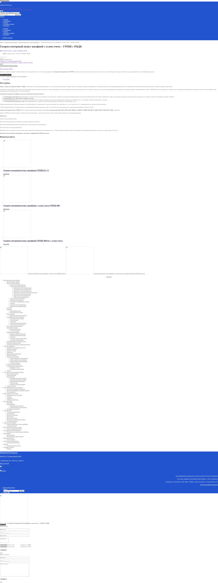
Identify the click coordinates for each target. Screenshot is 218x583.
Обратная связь (15, 13)
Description (6, 79)
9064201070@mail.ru (9, 453)
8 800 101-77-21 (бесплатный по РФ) (10, 61)
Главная (5, 19)
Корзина (6, 492)
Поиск (5, 489)
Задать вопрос (4, 66)
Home (1, 42)
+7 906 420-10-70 (11, 9)
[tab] (110, 79)
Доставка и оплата (8, 24)
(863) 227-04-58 (28, 9)
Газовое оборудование (10, 42)
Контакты (6, 25)
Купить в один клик (6, 74)
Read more (6, 174)
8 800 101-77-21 (10, 8)
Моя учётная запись (9, 487)
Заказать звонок (5, 13)
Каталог (5, 22)
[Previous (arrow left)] (0, 58)
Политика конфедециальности (209, 484)
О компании (7, 21)
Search (18, 14)
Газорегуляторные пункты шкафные (28, 42)
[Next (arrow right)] (2, 58)
